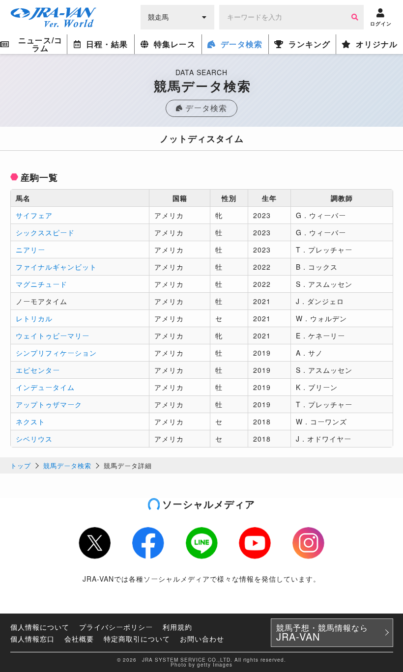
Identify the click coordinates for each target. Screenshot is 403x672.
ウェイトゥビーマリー (52, 335)
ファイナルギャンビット (56, 267)
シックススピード (45, 232)
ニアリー (30, 249)
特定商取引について (137, 639)
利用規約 (177, 627)
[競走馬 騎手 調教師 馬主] (177, 16)
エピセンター (38, 370)
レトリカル (34, 318)
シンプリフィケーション (56, 353)
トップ (20, 465)
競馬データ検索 (67, 465)
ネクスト (30, 421)
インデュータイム (45, 387)
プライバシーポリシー (116, 627)
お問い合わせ (202, 639)
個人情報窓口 (32, 639)
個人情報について (39, 627)
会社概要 (79, 639)
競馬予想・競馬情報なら (322, 633)
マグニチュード (41, 284)
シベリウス (34, 439)
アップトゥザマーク (49, 404)
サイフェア (34, 215)
